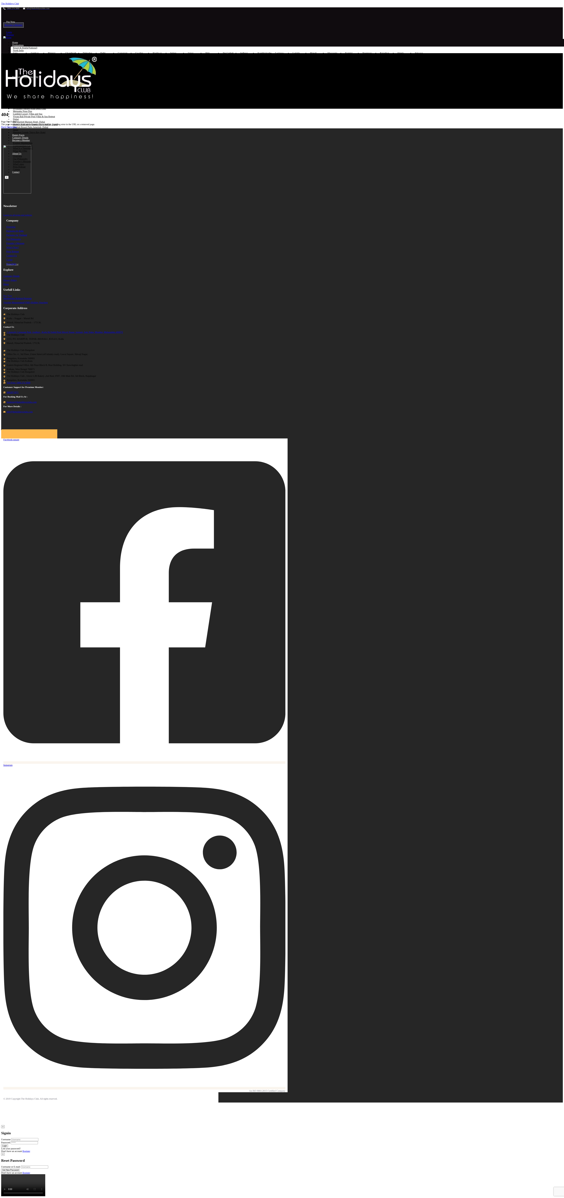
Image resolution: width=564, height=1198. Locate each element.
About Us (543, 105)
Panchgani (192, 63)
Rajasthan (384, 53)
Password (5, 1142)
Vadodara (314, 63)
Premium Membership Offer (459, 105)
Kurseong (139, 58)
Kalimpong (105, 58)
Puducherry (175, 69)
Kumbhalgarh (264, 53)
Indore (173, 53)
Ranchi (191, 58)
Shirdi (243, 63)
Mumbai (174, 63)
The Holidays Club (10, 3)
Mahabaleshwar (142, 63)
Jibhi (207, 53)
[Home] (7, 37)
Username (6, 1139)
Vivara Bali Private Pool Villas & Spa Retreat (34, 116)
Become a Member (13, 25)
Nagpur (121, 63)
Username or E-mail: (10, 1167)
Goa (102, 63)
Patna (172, 58)
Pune (207, 63)
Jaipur (190, 53)
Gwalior (139, 53)
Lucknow (279, 53)
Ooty (137, 69)
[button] (11, 22)
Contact (557, 105)
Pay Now (10, 22)
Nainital (348, 53)
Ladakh (296, 53)
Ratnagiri (227, 63)
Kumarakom (106, 69)
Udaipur (296, 63)
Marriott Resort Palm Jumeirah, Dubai (30, 127)
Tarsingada (280, 63)
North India (18, 50)
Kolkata (121, 58)
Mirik (155, 58)
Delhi (102, 53)
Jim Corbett (228, 53)
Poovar (156, 69)
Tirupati (243, 69)
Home (15, 42)
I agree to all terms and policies (17, 215)
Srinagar (419, 53)
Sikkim (208, 58)
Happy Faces (18, 135)
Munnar (121, 69)
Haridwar (157, 53)
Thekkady (210, 69)
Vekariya (332, 63)
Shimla (400, 53)
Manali (313, 53)
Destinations (434, 105)
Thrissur (226, 69)
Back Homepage (9, 127)
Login (9, 32)
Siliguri (243, 58)
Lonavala (157, 63)
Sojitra (261, 63)
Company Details (20, 137)
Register (10, 35)
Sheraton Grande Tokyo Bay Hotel (29, 132)
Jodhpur (244, 53)
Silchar (226, 58)
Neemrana (367, 53)
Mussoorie (332, 53)
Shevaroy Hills (191, 70)
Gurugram (122, 53)
